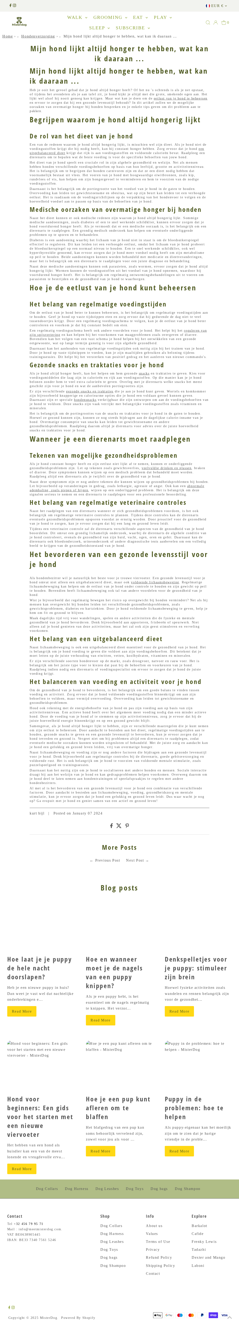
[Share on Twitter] (119, 827)
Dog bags (159, 1189)
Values (152, 1234)
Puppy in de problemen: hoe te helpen (194, 1107)
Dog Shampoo (187, 1189)
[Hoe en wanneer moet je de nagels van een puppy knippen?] (119, 926)
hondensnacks (85, 400)
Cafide (198, 1234)
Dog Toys (135, 1189)
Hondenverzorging (38, 36)
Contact (153, 1273)
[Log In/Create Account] (216, 23)
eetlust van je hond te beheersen (180, 98)
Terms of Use (158, 1242)
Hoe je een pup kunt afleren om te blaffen (118, 1107)
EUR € (217, 6)
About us (154, 1226)
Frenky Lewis (204, 1242)
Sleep (97, 27)
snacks (144, 373)
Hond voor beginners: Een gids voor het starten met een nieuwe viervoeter (40, 1116)
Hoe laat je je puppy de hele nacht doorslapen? (39, 968)
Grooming (108, 17)
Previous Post (107, 860)
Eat (138, 17)
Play (161, 17)
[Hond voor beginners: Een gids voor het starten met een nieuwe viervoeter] (40, 1066)
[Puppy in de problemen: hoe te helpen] (198, 1066)
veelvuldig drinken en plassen (166, 468)
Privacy (153, 1249)
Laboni (198, 1266)
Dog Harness (76, 1189)
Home (7, 36)
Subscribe (131, 27)
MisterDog (48, 1318)
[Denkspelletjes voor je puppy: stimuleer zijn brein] (198, 926)
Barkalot (199, 1226)
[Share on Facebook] (111, 827)
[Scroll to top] (229, 1317)
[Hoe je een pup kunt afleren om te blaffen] (119, 1066)
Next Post (135, 860)
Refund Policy (159, 1257)
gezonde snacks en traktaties (89, 391)
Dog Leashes (107, 1189)
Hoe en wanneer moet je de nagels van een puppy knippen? (114, 972)
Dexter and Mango (208, 1257)
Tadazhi (199, 1249)
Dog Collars (47, 1189)
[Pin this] (127, 827)
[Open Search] (208, 23)
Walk (75, 17)
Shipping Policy (160, 1266)
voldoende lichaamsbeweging (155, 582)
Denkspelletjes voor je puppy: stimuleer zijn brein (196, 968)
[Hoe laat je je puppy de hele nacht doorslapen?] (40, 926)
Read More (22, 1011)
